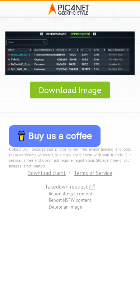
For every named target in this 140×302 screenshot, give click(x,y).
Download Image (70, 90)
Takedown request (67, 186)
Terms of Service (93, 173)
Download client (47, 173)
